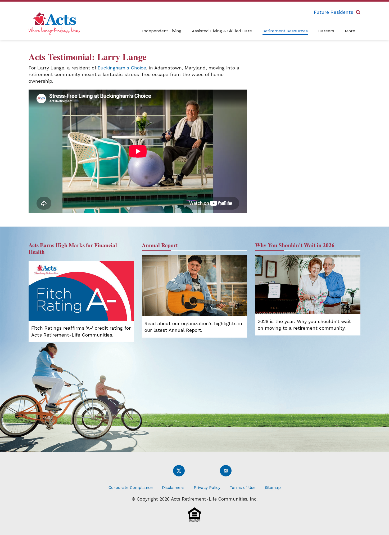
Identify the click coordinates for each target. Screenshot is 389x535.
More (350, 30)
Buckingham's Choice (122, 67)
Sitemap (273, 487)
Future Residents (333, 12)
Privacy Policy (207, 487)
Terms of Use (243, 487)
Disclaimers (173, 487)
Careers (326, 30)
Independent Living (161, 30)
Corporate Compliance (130, 487)
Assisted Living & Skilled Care (222, 30)
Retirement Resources (285, 30)
